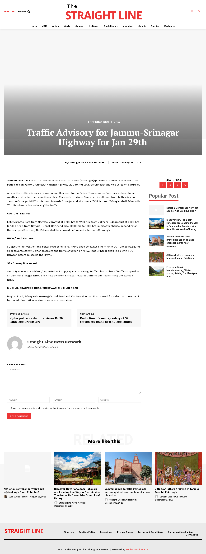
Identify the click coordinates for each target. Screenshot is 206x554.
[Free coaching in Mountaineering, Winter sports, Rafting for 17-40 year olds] (156, 271)
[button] (24, 11)
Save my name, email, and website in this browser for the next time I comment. (55, 408)
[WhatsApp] (185, 185)
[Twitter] (199, 11)
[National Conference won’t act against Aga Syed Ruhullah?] (156, 210)
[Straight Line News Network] (15, 344)
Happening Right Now (103, 122)
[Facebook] (185, 11)
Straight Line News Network (87, 162)
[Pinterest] (177, 185)
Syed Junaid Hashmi (18, 497)
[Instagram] (192, 11)
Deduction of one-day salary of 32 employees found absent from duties (106, 319)
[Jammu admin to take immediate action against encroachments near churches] (156, 240)
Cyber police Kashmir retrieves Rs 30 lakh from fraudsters (36, 319)
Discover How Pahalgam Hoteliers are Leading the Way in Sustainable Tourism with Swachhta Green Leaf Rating (77, 493)
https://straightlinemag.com (42, 347)
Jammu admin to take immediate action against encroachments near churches (127, 491)
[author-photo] (6, 496)
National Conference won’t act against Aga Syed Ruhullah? (24, 490)
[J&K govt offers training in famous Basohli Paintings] (156, 257)
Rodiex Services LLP (137, 549)
